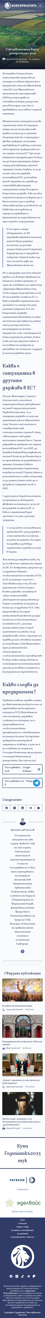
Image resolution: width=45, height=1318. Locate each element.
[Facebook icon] (22, 951)
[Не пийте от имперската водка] (22, 990)
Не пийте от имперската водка (17, 1006)
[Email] (39, 808)
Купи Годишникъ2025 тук (22, 1153)
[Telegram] (31, 808)
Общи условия (22, 1227)
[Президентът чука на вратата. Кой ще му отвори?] (22, 1026)
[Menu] (40, 5)
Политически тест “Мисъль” (22, 1237)
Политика (24, 62)
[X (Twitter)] (15, 808)
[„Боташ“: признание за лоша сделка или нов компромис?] (22, 1064)
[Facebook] (7, 808)
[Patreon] (34, 1276)
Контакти (22, 1224)
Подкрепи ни (22, 1189)
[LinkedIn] (23, 808)
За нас (22, 1220)
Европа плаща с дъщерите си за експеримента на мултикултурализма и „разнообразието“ (21, 1122)
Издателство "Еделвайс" (22, 1211)
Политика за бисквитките (23, 1230)
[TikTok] (22, 1276)
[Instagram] (16, 1276)
